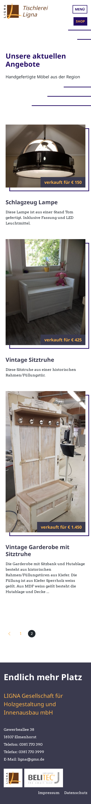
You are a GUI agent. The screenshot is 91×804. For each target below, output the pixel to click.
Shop (80, 21)
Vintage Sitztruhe (30, 359)
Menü (80, 9)
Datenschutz (75, 793)
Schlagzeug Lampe (32, 202)
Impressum (49, 793)
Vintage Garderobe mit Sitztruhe (37, 550)
